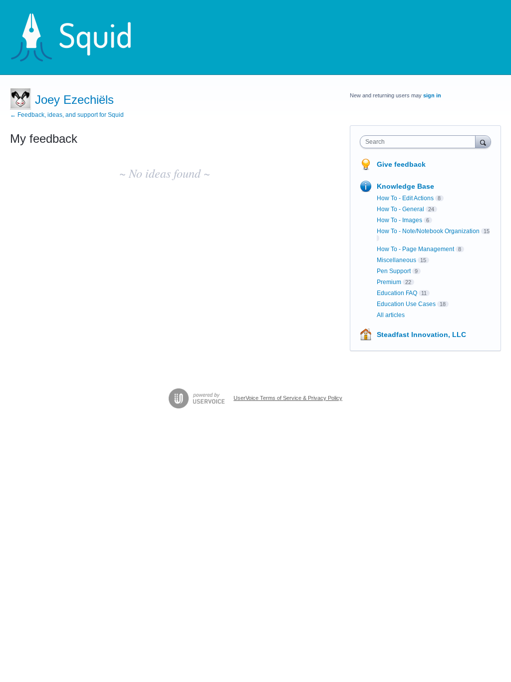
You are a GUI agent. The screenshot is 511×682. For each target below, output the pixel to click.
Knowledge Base (405, 186)
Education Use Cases (406, 304)
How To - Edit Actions (405, 198)
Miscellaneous (396, 260)
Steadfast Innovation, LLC (421, 335)
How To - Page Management (415, 249)
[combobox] (420, 141)
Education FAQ (397, 293)
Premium (389, 282)
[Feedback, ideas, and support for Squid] (80, 37)
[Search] (483, 141)
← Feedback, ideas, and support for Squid (67, 114)
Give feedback (401, 164)
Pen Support (394, 271)
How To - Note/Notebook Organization (428, 231)
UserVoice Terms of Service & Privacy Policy (288, 398)
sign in (432, 95)
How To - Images (399, 220)
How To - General (400, 209)
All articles (391, 315)
